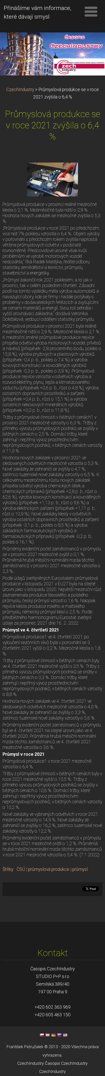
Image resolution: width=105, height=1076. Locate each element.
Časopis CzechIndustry (66, 1063)
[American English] (65, 1035)
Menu (91, 11)
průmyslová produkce (48, 869)
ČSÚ (21, 869)
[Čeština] (42, 1035)
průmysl (80, 869)
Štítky (8, 869)
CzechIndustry (20, 89)
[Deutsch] (53, 1035)
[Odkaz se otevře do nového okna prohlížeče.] (52, 179)
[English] (48, 1035)
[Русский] (59, 1035)
